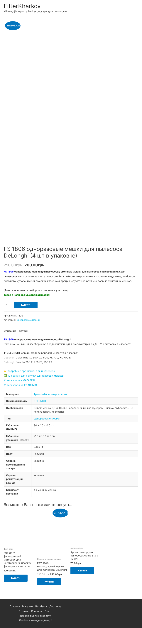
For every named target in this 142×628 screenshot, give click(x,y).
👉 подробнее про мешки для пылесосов (29, 371)
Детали (23, 330)
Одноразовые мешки (28, 320)
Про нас (24, 611)
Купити (25, 304)
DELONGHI (40, 401)
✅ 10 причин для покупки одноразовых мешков (34, 375)
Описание (10, 330)
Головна (15, 606)
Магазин (27, 606)
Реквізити (41, 606)
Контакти (36, 611)
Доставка (55, 606)
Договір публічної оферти (35, 615)
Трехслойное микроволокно (51, 394)
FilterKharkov (22, 6)
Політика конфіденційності (35, 620)
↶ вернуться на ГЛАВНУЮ (20, 385)
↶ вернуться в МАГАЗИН (19, 380)
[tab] (10, 331)
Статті (48, 611)
